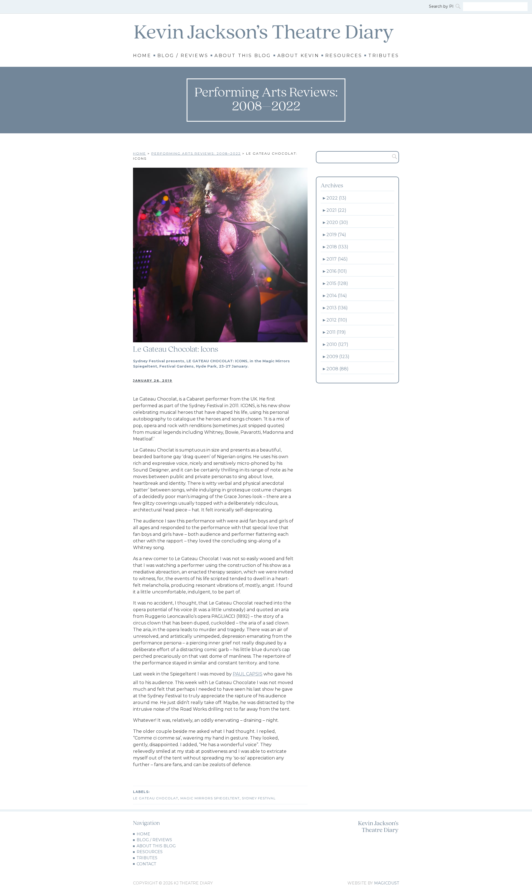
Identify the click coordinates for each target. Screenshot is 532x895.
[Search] (458, 6)
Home (142, 55)
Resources (343, 55)
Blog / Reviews (182, 55)
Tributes (383, 55)
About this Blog (242, 55)
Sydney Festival (259, 798)
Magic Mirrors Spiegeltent (210, 798)
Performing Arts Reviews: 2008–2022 (196, 153)
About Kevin (298, 55)
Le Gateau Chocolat (155, 798)
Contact (146, 863)
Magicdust (386, 883)
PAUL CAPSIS (247, 674)
